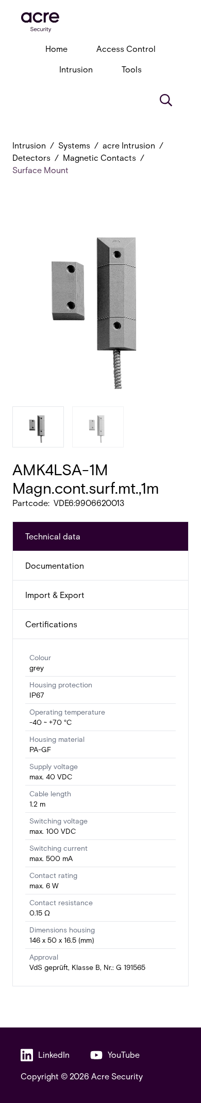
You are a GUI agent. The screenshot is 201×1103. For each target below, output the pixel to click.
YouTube (124, 1054)
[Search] (166, 100)
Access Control (126, 48)
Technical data (52, 536)
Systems (74, 145)
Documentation (54, 565)
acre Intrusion (129, 145)
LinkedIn (54, 1054)
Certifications (51, 624)
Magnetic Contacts (99, 157)
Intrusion (76, 69)
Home (56, 48)
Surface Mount (40, 170)
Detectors (31, 157)
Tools (132, 69)
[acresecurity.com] (100, 22)
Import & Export (55, 595)
